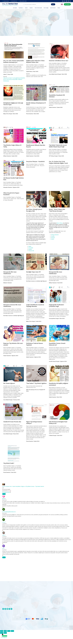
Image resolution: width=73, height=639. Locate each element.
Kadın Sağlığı (46, 7)
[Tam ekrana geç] (5, 631)
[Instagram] (63, 1)
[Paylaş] (8, 631)
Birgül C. (4, 498)
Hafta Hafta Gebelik (38, 7)
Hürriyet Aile (31, 250)
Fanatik (53, 236)
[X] (70, 1)
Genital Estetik (52, 7)
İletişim (59, 7)
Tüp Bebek (20, 7)
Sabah (29, 246)
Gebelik (31, 7)
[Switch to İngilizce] (61, 4)
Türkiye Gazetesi (55, 234)
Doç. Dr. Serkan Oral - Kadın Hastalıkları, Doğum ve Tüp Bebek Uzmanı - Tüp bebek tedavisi (23, 486)
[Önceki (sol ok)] (1, 633)
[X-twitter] (11, 609)
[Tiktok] (64, 1)
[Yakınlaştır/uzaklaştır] (1, 631)
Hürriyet (53, 237)
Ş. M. (3, 548)
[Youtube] (66, 1)
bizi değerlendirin (6, 492)
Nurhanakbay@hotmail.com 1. (9, 511)
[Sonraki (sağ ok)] (5, 633)
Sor (52, 4)
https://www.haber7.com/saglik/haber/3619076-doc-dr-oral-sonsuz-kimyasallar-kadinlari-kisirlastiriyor (14, 79)
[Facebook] (68, 1)
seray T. (4, 522)
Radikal (30, 249)
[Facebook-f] (9, 609)
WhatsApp (4, 636)
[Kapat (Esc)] (12, 631)
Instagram (4, 637)
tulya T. (4, 535)
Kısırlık (26, 7)
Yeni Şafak (30, 247)
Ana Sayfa (15, 7)
